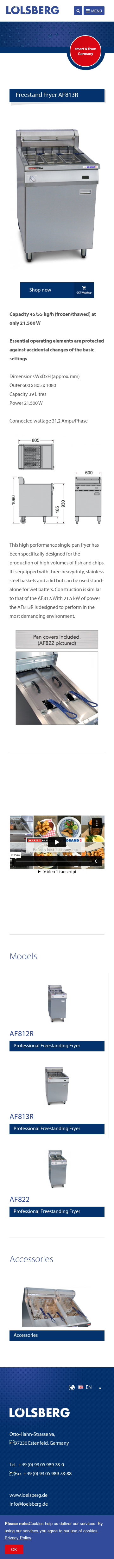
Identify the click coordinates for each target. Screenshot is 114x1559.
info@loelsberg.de (29, 1504)
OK (14, 1549)
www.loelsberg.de (29, 1495)
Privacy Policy (18, 1538)
